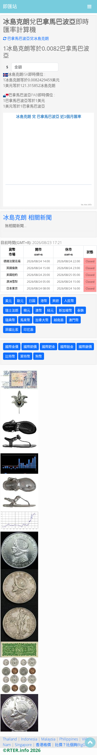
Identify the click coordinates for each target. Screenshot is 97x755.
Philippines (68, 739)
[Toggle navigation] (89, 6)
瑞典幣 (10, 320)
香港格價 (43, 744)
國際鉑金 (66, 346)
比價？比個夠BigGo (71, 744)
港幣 (43, 300)
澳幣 (38, 310)
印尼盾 (28, 329)
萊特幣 (25, 356)
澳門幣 (74, 320)
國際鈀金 (48, 346)
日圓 (32, 300)
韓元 (27, 310)
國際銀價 (85, 346)
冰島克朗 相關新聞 (27, 217)
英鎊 (55, 300)
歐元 (20, 300)
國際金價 (11, 346)
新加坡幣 (65, 310)
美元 (8, 300)
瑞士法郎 (11, 310)
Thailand (10, 739)
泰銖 (80, 310)
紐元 (50, 310)
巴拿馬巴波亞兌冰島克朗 (27, 38)
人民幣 (69, 300)
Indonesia (29, 739)
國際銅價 (30, 346)
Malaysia (48, 739)
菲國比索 (11, 329)
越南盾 (59, 320)
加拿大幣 (41, 320)
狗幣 (38, 356)
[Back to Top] (90, 742)
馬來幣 (25, 320)
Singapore (23, 744)
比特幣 (10, 356)
